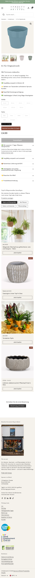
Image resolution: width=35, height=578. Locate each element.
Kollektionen (11, 19)
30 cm (13, 107)
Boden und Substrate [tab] (8, 206)
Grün (26, 115)
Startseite (3, 19)
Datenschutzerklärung (7, 557)
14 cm (4, 103)
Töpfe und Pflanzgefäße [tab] (9, 202)
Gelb (4, 120)
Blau (4, 115)
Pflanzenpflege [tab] (22, 206)
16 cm (12, 103)
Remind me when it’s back (11, 128)
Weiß (19, 115)
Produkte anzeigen (7, 198)
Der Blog (3, 508)
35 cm (21, 107)
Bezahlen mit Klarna (6, 517)
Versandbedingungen (7, 561)
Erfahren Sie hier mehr (7, 153)
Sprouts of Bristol (18, 571)
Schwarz (12, 120)
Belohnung (4, 513)
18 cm (20, 103)
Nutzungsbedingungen (7, 563)
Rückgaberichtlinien (6, 559)
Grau (11, 115)
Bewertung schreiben (17, 406)
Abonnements (5, 515)
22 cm (28, 103)
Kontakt (3, 519)
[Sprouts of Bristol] (17, 8)
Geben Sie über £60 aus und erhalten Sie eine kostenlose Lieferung (17, 2)
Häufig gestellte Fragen (7, 510)
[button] (17, 146)
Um (2, 506)
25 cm (5, 107)
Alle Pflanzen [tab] (23, 202)
